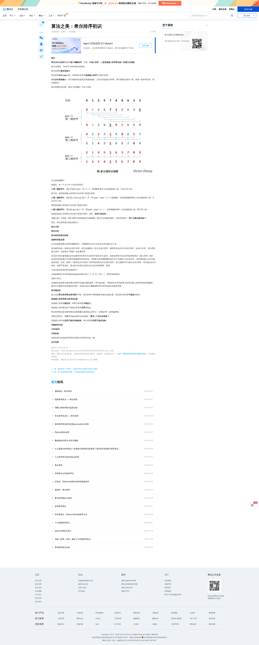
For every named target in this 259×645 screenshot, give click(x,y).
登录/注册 (248, 9)
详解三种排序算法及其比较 (66, 407)
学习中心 (38, 594)
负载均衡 (80, 624)
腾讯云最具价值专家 (128, 580)
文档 (214, 9)
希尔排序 (58, 465)
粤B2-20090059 (136, 637)
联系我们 (168, 587)
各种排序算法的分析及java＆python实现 (72, 424)
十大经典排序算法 (62, 522)
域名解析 (174, 612)
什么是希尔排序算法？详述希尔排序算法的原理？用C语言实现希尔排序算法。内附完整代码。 (88, 448)
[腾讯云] (8, 9)
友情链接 (168, 591)
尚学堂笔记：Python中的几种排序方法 (71, 514)
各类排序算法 (60, 506)
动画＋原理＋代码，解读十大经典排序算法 (73, 539)
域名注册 (61, 612)
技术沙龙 (38, 587)
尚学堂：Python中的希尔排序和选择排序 (72, 481)
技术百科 (38, 598)
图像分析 (155, 618)
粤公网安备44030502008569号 (155, 637)
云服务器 (80, 612)
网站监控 (193, 624)
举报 (154, 31)
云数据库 (155, 612)
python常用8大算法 (63, 530)
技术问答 (38, 584)
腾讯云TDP (125, 591)
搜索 (232, 15)
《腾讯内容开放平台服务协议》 (134, 353)
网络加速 (136, 612)
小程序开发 (175, 624)
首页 (4, 15)
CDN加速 (117, 618)
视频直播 (212, 612)
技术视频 (38, 591)
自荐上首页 (82, 587)
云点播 (135, 624)
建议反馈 (222, 9)
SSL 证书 (193, 618)
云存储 (192, 612)
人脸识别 (61, 618)
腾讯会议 (80, 618)
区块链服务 (100, 612)
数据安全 (61, 624)
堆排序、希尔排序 (62, 489)
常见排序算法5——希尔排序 (67, 415)
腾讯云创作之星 (127, 587)
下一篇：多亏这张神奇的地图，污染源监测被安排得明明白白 (73, 372)
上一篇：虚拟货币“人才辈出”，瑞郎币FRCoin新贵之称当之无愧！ (74, 368)
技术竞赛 (81, 591)
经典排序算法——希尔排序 (66, 399)
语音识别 (212, 618)
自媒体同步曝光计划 (85, 580)
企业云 (98, 618)
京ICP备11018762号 (149, 640)
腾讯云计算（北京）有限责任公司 (114, 640)
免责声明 (168, 584)
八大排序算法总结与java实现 (67, 456)
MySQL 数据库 (176, 618)
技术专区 (38, 601)
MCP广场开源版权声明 (173, 594)
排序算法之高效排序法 (64, 473)
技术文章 (38, 580)
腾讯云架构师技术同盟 (129, 584)
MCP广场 (62, 15)
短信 (97, 624)
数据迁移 (212, 624)
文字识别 (117, 624)
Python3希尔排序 (62, 432)
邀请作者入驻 (83, 584)
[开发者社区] (23, 9)
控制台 (232, 9)
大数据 (154, 624)
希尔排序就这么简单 (63, 498)
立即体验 (145, 45)
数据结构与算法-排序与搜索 (66, 440)
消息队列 (117, 612)
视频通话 (136, 618)
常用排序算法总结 (62, 547)
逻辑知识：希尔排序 (63, 391)
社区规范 (168, 580)
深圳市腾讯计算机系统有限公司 (103, 637)
